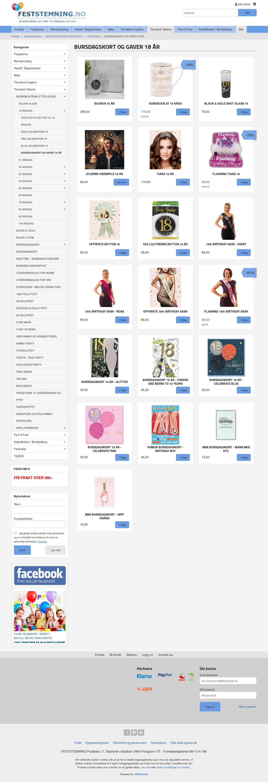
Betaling (132, 655)
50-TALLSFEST (25, 301)
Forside (19, 29)
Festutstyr (20, 449)
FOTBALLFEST (25, 350)
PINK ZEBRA (24, 372)
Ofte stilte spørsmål (183, 742)
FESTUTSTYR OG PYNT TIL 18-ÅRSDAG (38, 121)
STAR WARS (23, 322)
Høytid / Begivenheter (88, 29)
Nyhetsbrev (159, 742)
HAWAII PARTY (25, 343)
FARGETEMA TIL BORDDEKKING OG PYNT (38, 396)
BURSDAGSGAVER (27, 244)
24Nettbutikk (141, 774)
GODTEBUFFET (25, 407)
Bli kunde (115, 655)
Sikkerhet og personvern (130, 742)
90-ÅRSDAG (25, 216)
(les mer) (42, 541)
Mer (241, 29)
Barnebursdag (59, 29)
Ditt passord (207, 689)
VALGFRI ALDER (28, 103)
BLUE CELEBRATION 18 (34, 145)
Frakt (78, 742)
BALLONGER (24, 386)
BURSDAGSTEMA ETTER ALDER (36, 96)
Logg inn (147, 655)
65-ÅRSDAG (25, 195)
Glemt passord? (248, 706)
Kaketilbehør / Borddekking (215, 29)
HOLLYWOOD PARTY (28, 364)
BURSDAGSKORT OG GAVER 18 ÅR (41, 152)
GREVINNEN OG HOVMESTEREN (36, 336)
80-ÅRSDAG (25, 209)
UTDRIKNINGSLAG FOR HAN (33, 280)
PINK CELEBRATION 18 (34, 138)
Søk (247, 13)
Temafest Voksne (160, 29)
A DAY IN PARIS (26, 329)
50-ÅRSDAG (25, 181)
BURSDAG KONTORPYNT (31, 266)
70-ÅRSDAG (25, 202)
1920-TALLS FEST (26, 294)
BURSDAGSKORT (26, 251)
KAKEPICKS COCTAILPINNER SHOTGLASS (34, 417)
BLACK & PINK (25, 237)
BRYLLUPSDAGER (27, 428)
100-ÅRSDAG (26, 223)
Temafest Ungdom (132, 29)
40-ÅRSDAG (25, 174)
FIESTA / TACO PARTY (30, 357)
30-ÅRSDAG (25, 167)
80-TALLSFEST (25, 315)
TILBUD (19, 456)
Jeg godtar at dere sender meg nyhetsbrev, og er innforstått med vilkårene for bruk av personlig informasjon (39, 537)
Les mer (55, 550)
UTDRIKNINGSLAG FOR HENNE (35, 273)
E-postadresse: (23, 518)
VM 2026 (21, 379)
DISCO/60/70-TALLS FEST (31, 308)
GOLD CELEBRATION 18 (34, 131)
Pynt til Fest (185, 29)
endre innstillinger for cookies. (174, 767)
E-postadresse (209, 675)
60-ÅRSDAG (25, 188)
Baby (111, 29)
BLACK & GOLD (25, 230)
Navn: (17, 504)
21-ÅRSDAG (25, 159)
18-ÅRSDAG (25, 110)
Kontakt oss (166, 655)
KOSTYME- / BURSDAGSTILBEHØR (37, 259)
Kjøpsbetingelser (97, 742)
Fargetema (37, 29)
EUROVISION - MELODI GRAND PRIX (38, 287)
